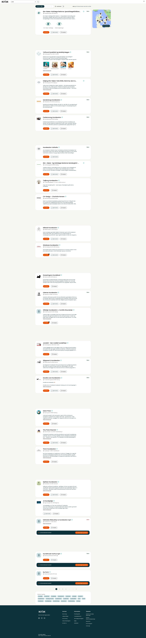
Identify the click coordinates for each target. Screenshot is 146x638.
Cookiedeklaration (77, 616)
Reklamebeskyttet (47, 70)
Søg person (88, 621)
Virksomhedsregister (66, 620)
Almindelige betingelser (78, 618)
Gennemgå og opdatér (82, 532)
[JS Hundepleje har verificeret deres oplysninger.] (54, 501)
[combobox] (23, 2)
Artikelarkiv (76, 623)
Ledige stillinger (65, 616)
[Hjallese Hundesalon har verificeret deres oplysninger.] (58, 482)
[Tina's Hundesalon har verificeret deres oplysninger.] (57, 449)
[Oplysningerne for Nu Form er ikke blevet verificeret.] (50, 572)
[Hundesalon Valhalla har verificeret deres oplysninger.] (59, 147)
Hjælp (75, 620)
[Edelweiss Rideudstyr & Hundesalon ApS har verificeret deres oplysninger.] (72, 519)
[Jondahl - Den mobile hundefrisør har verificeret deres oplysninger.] (67, 343)
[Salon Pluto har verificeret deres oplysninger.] (52, 410)
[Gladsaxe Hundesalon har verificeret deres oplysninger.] (59, 245)
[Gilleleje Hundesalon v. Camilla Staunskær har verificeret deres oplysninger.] (73, 310)
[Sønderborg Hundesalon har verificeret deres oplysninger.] (61, 100)
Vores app (88, 625)
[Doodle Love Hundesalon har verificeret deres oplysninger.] (61, 377)
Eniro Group (64, 614)
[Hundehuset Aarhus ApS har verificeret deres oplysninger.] (61, 553)
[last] (76, 589)
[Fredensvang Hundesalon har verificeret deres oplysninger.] (62, 117)
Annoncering (64, 618)
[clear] (35, 2)
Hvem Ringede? (89, 623)
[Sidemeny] (144, 1)
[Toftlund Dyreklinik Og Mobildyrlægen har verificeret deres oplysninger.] (70, 52)
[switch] (63, 6)
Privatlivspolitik (77, 614)
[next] (73, 589)
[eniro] (5, 2)
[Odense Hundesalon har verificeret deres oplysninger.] (58, 292)
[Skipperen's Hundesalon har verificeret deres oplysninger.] (61, 360)
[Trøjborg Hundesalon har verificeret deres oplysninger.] (59, 180)
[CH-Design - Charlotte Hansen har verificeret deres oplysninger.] (65, 196)
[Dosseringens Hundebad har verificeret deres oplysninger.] (61, 275)
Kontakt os (64, 623)
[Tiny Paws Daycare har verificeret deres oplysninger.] (57, 429)
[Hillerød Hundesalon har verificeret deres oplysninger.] (58, 227)
